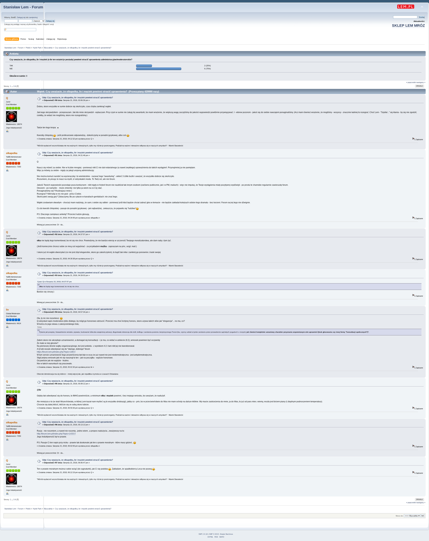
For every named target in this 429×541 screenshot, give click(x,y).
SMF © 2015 (214, 534)
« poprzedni (411, 82)
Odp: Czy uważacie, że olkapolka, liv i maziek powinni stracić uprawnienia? (77, 97)
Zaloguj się (21, 17)
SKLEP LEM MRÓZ (408, 25)
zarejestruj (33, 17)
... (13, 86)
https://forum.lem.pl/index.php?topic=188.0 (56, 352)
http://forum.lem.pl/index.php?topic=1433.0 (56, 434)
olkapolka (11, 153)
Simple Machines (226, 534)
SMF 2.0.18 (203, 534)
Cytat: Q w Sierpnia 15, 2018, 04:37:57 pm (54, 282)
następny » (420, 82)
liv (7, 309)
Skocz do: (399, 516)
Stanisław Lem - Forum (23, 7)
